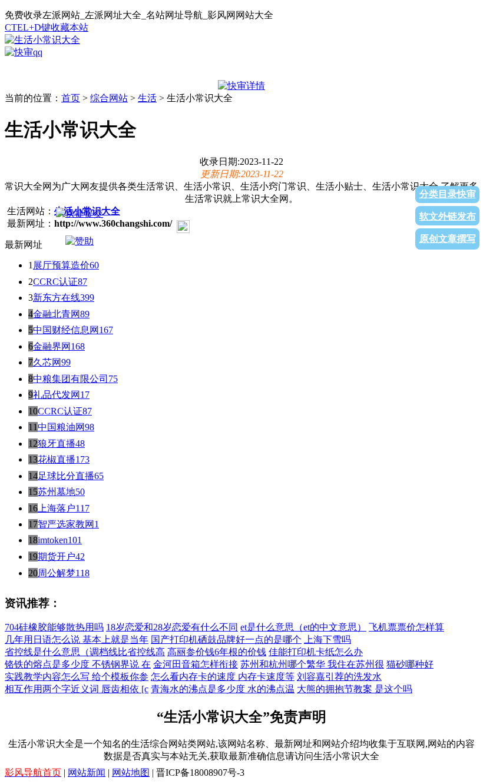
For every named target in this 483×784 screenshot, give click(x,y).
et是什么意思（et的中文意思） (303, 627)
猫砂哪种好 (410, 664)
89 (85, 314)
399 (87, 298)
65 (99, 476)
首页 (70, 98)
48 (80, 443)
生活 (147, 98)
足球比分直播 (66, 476)
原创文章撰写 (447, 239)
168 (78, 346)
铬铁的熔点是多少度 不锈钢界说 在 (78, 664)
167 (106, 330)
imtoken (53, 540)
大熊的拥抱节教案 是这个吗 (354, 689)
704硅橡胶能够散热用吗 (54, 627)
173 (82, 459)
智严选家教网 (66, 524)
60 (94, 265)
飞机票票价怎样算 (406, 627)
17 (85, 395)
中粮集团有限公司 (70, 379)
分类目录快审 (447, 194)
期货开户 (56, 557)
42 (80, 557)
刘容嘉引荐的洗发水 (339, 677)
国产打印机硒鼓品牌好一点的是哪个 (226, 639)
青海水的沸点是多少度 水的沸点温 (223, 689)
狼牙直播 (56, 443)
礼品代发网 (56, 395)
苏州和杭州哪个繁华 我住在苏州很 (312, 664)
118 (82, 573)
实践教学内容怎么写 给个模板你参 (76, 677)
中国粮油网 (61, 427)
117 (82, 508)
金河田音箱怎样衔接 (195, 664)
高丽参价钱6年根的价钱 (216, 652)
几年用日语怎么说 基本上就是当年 (76, 639)
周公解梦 (56, 573)
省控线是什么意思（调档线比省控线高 (85, 652)
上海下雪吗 (327, 639)
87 (82, 282)
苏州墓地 (56, 492)
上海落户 (56, 508)
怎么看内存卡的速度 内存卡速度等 (223, 677)
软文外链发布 (447, 216)
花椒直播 (56, 459)
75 (113, 379)
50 (80, 492)
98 (89, 427)
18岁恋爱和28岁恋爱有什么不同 (172, 627)
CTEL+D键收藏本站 (46, 27)
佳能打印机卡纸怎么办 (316, 652)
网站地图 (131, 773)
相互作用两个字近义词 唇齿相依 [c (76, 689)
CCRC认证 (60, 411)
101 (75, 540)
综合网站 (109, 98)
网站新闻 (86, 773)
